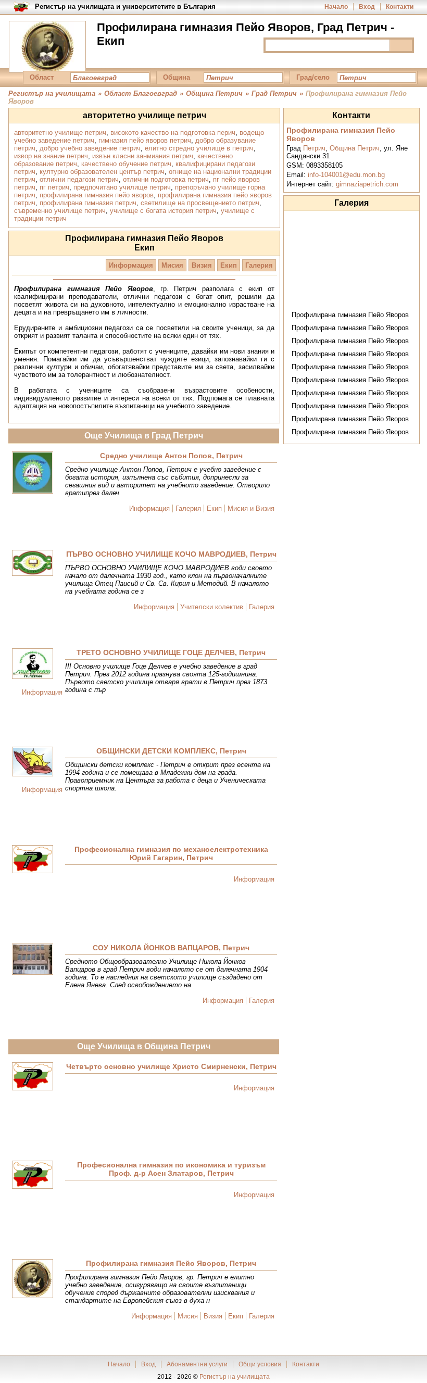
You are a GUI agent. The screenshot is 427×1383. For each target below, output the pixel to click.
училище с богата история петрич (163, 211)
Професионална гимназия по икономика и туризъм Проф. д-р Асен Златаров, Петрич (171, 1169)
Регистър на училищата (234, 1376)
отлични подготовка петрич (166, 179)
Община (176, 77)
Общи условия (259, 1364)
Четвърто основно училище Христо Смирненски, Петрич (171, 1066)
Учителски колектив (211, 607)
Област (42, 77)
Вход (367, 6)
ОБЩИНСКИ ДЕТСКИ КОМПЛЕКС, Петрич (171, 751)
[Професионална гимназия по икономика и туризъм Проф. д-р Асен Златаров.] (32, 1175)
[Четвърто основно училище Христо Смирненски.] (32, 1077)
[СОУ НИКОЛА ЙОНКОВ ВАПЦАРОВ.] (32, 960)
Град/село (313, 77)
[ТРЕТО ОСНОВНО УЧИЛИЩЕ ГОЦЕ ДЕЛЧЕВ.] (32, 664)
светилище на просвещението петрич (200, 203)
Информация (131, 265)
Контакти (399, 6)
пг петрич (54, 187)
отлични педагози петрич (79, 179)
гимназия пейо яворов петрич (144, 140)
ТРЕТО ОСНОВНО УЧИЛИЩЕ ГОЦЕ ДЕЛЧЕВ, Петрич (171, 652)
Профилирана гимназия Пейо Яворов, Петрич (171, 1263)
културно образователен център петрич (102, 171)
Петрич (314, 148)
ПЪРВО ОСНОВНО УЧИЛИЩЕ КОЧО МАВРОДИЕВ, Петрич (171, 554)
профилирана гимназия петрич (88, 203)
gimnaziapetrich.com (367, 184)
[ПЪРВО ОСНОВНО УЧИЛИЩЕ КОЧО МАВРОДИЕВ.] (32, 563)
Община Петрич (355, 148)
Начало (336, 6)
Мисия (172, 265)
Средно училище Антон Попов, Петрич (171, 455)
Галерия (259, 265)
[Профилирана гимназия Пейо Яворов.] (32, 1279)
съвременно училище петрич (60, 211)
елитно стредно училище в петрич (199, 148)
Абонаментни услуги (197, 1364)
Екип (228, 265)
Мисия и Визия (251, 508)
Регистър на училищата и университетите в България (125, 6)
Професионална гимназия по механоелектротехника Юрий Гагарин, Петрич (171, 853)
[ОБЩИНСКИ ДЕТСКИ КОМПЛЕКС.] (32, 762)
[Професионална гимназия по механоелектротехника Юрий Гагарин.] (32, 860)
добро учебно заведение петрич (90, 148)
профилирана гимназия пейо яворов (97, 195)
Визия (202, 265)
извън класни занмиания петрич (142, 156)
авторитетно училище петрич (60, 132)
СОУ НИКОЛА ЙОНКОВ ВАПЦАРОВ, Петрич (171, 948)
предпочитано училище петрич (122, 187)
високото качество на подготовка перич (172, 132)
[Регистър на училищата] (47, 47)
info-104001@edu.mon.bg (346, 175)
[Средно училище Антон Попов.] (32, 473)
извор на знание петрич (51, 156)
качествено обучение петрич (126, 164)
